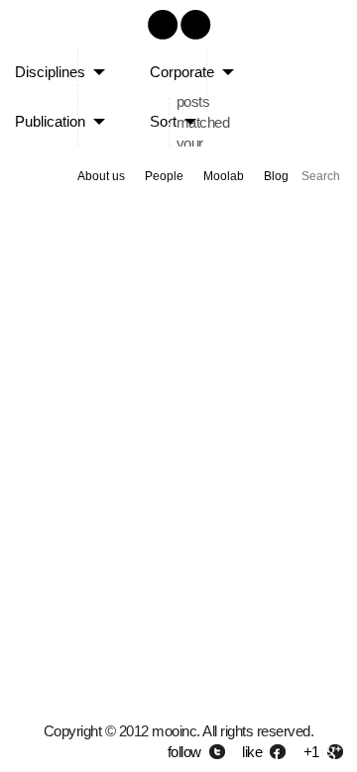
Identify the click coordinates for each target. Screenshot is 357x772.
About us (101, 176)
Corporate (182, 71)
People (164, 176)
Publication (50, 121)
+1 (311, 751)
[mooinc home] (178, 42)
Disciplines (50, 71)
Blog (276, 176)
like (252, 751)
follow (184, 751)
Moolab (223, 176)
